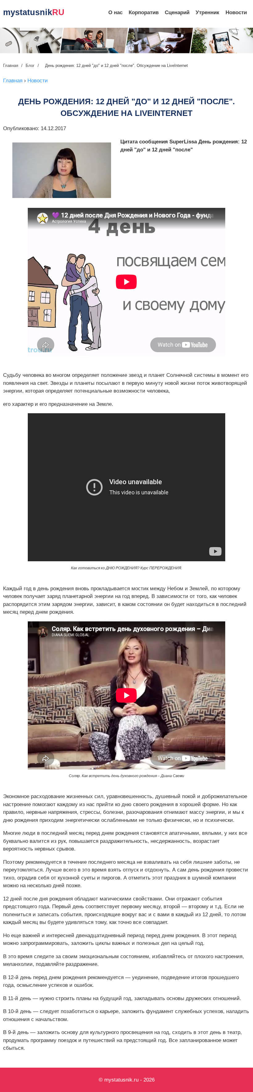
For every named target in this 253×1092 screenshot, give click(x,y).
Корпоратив (144, 12)
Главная (10, 65)
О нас (115, 12)
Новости (236, 12)
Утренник (207, 12)
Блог (30, 65)
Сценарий (177, 12)
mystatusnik (33, 12)
